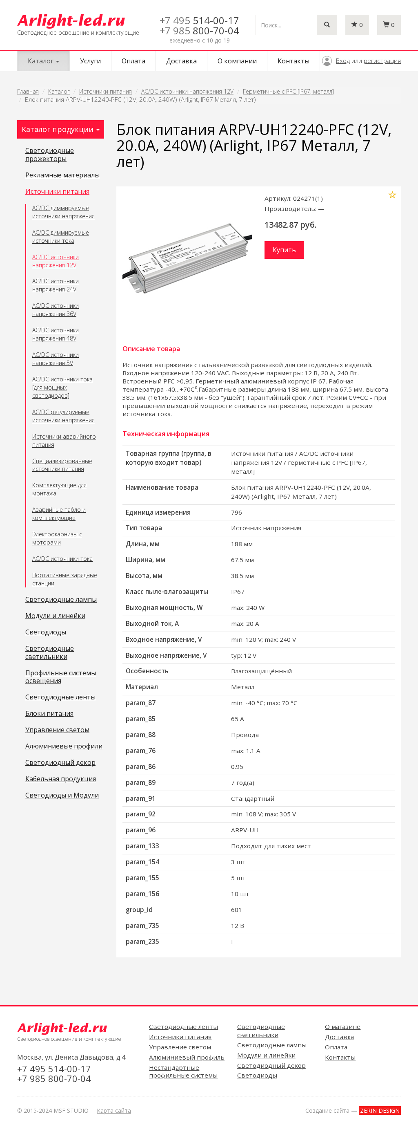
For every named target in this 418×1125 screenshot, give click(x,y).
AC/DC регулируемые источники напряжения (63, 416)
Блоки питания (49, 714)
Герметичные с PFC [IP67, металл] (288, 91)
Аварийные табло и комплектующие (59, 514)
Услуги (90, 60)
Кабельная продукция (60, 779)
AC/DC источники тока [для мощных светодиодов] (62, 387)
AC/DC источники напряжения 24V (55, 285)
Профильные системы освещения (60, 677)
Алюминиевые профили (63, 746)
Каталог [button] (41, 60)
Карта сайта (114, 1110)
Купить (284, 249)
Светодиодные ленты (60, 697)
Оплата (133, 60)
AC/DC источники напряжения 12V (187, 91)
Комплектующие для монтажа (59, 489)
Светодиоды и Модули (62, 795)
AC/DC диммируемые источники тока (60, 236)
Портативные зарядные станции (64, 579)
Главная (28, 91)
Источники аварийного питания (64, 440)
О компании (237, 60)
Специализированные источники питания (62, 465)
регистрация (382, 60)
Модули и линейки (55, 616)
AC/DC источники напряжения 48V (55, 334)
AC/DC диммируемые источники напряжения (63, 212)
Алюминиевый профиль (187, 1057)
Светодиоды (45, 632)
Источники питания (105, 91)
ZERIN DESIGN (380, 1110)
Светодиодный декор (60, 763)
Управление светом (57, 730)
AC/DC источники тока (62, 558)
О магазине (342, 1026)
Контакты (293, 60)
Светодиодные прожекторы (49, 155)
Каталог (59, 91)
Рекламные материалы (62, 175)
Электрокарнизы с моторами (57, 538)
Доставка (181, 60)
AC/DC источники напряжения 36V (55, 310)
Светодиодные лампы (61, 600)
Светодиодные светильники (49, 653)
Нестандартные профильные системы (183, 1071)
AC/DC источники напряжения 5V (55, 359)
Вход (343, 60)
